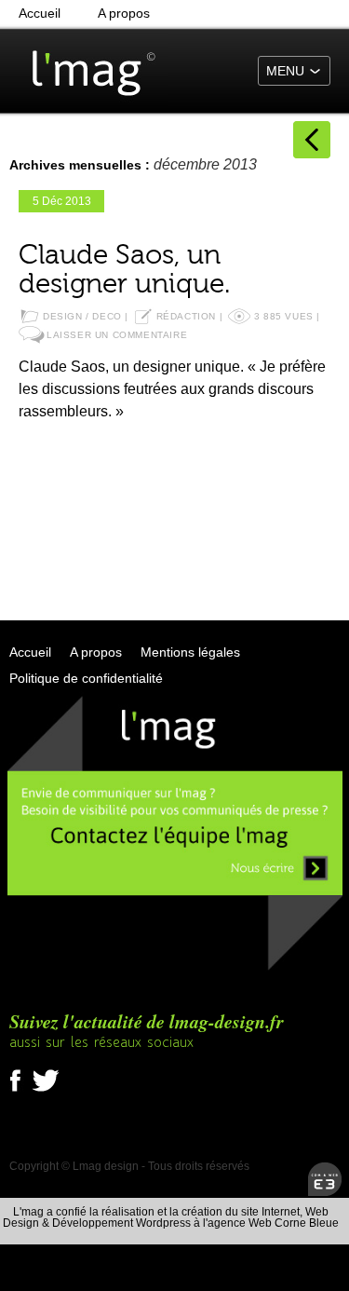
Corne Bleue (307, 1223)
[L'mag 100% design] (84, 70)
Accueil (39, 13)
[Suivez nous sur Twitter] (45, 1092)
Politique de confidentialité (86, 678)
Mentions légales (190, 652)
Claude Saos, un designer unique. (124, 269)
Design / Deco (82, 316)
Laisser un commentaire (117, 335)
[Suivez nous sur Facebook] (19, 1092)
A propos (124, 13)
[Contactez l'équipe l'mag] (174, 968)
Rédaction (186, 316)
